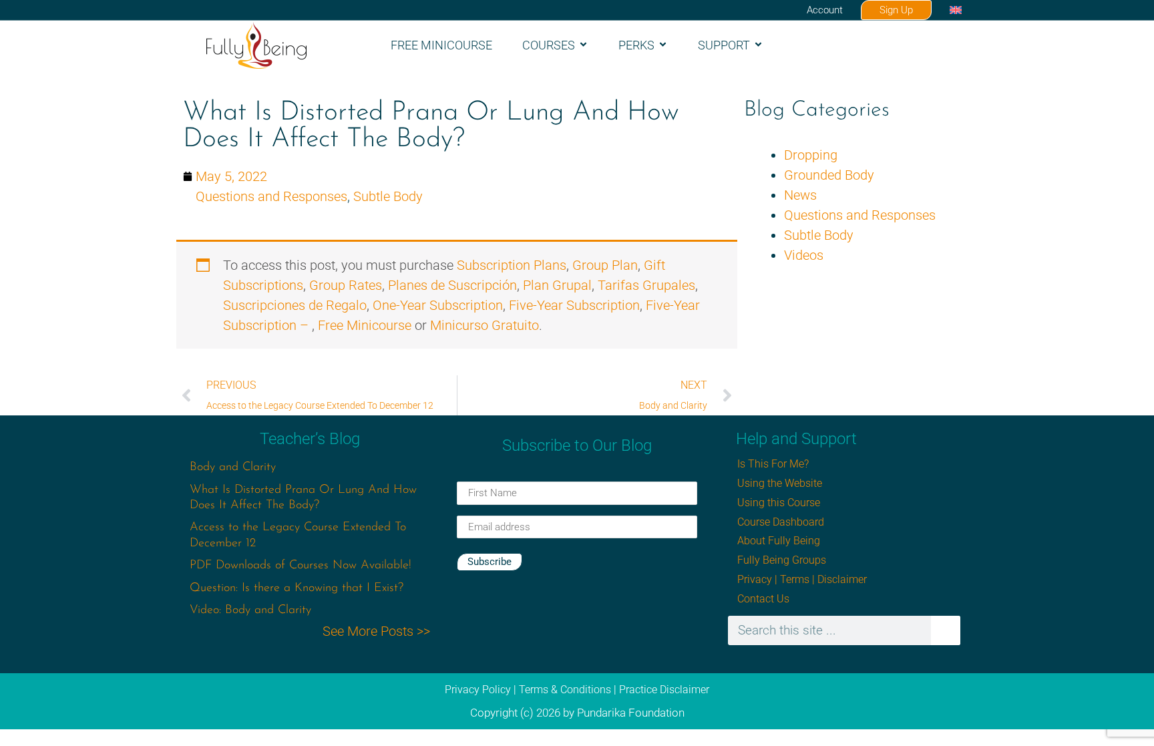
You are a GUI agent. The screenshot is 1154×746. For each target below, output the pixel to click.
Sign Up (896, 10)
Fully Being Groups (781, 560)
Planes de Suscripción (452, 285)
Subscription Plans (511, 265)
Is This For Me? (773, 463)
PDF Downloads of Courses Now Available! (300, 566)
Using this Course (778, 502)
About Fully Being (778, 540)
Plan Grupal (557, 285)
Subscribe (489, 562)
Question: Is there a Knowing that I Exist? (296, 588)
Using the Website (779, 483)
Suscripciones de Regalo (295, 305)
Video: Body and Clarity (250, 610)
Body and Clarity (233, 467)
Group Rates (345, 285)
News (800, 195)
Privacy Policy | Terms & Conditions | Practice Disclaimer (577, 689)
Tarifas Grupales (646, 285)
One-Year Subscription (438, 305)
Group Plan (605, 265)
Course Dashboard (780, 522)
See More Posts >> (376, 631)
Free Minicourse (441, 45)
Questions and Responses (271, 196)
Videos (803, 255)
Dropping (810, 155)
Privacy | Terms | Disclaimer (802, 579)
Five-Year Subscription (574, 305)
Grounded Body (829, 175)
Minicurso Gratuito (484, 325)
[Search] (945, 630)
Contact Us (763, 598)
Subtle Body (388, 196)
